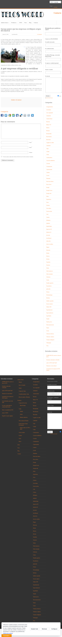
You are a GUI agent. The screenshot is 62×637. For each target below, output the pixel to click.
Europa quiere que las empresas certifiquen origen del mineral (21, 30)
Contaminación (49, 166)
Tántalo (20, 388)
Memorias (48, 250)
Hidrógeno (48, 220)
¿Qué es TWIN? (5, 412)
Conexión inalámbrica (50, 160)
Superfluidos (48, 315)
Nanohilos (48, 262)
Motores (48, 256)
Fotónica (48, 205)
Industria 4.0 (48, 232)
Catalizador (48, 145)
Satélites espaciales (50, 301)
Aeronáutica (48, 109)
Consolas (48, 163)
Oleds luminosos (49, 271)
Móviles (47, 259)
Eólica (47, 196)
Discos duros (48, 184)
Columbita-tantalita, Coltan (24, 394)
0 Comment (39, 34)
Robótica (48, 298)
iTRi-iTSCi (48, 241)
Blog (30, 22)
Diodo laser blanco (50, 181)
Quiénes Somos (5, 22)
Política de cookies (8, 633)
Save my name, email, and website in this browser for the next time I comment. (18, 156)
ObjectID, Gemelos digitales (7, 415)
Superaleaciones (49, 309)
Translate (55, 7)
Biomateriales (49, 133)
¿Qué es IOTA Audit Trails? (51, 362)
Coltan (47, 154)
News (25, 22)
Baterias (47, 127)
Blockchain (48, 139)
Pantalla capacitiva (49, 283)
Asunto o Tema (50, 405)
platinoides (48, 289)
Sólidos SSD (48, 306)
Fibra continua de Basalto (23, 420)
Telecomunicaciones (50, 324)
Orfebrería (48, 277)
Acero (20, 438)
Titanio (47, 327)
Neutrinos (48, 265)
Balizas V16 (48, 124)
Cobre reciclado (22, 432)
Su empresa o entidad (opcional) (51, 63)
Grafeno (47, 217)
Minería (20, 382)
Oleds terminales (49, 274)
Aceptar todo (34, 629)
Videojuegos (48, 342)
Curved (47, 175)
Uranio (47, 330)
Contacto (57, 13)
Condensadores (49, 157)
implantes (48, 223)
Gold (47, 214)
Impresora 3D (49, 229)
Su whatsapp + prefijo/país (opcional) (53, 398)
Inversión (48, 235)
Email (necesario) (50, 391)
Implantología (49, 226)
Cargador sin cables (50, 142)
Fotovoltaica (48, 208)
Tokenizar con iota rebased (51, 365)
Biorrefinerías (49, 136)
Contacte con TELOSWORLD (51, 39)
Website (30, 152)
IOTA (20, 22)
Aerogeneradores (49, 106)
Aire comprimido (49, 112)
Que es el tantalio (22, 385)
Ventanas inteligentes (50, 339)
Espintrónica (48, 199)
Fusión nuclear (49, 211)
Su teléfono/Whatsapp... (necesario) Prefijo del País (52, 55)
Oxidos (47, 280)
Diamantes (48, 178)
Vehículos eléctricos (50, 333)
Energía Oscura (49, 190)
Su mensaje (47, 76)
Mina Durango (23, 405)
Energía (47, 187)
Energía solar (48, 193)
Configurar (54, 629)
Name (30, 142)
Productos (14, 22)
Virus (47, 345)
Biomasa (48, 130)
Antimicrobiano (49, 118)
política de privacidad (53, 433)
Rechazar (44, 629)
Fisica (47, 202)
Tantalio (47, 318)
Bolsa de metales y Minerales (24, 397)
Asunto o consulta (49, 69)
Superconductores (49, 312)
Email (30, 147)
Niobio (47, 268)
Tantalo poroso (49, 321)
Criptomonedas (49, 169)
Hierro (20, 441)
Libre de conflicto (49, 244)
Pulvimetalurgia (49, 295)
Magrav (47, 247)
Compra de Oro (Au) (23, 403)
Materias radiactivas (24, 417)
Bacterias (48, 121)
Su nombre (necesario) (49, 42)
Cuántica (48, 172)
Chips (47, 148)
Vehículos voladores (50, 336)
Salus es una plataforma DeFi (7, 409)
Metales (47, 253)
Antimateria (48, 115)
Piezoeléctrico (49, 286)
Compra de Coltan (22, 391)
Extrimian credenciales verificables (52, 359)
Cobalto (47, 151)
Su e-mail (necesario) (49, 48)
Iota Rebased (48, 238)
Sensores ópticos (49, 303)
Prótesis (47, 292)
